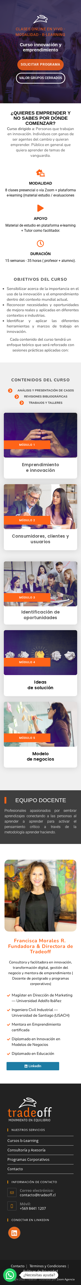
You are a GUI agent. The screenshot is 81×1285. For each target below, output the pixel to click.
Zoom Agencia (66, 1279)
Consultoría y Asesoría (26, 1150)
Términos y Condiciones (47, 1266)
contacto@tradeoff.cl (38, 1194)
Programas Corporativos (28, 1159)
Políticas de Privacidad (40, 1271)
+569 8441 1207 (33, 1208)
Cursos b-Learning (22, 1140)
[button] (10, 1275)
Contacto (15, 1168)
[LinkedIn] (14, 1233)
